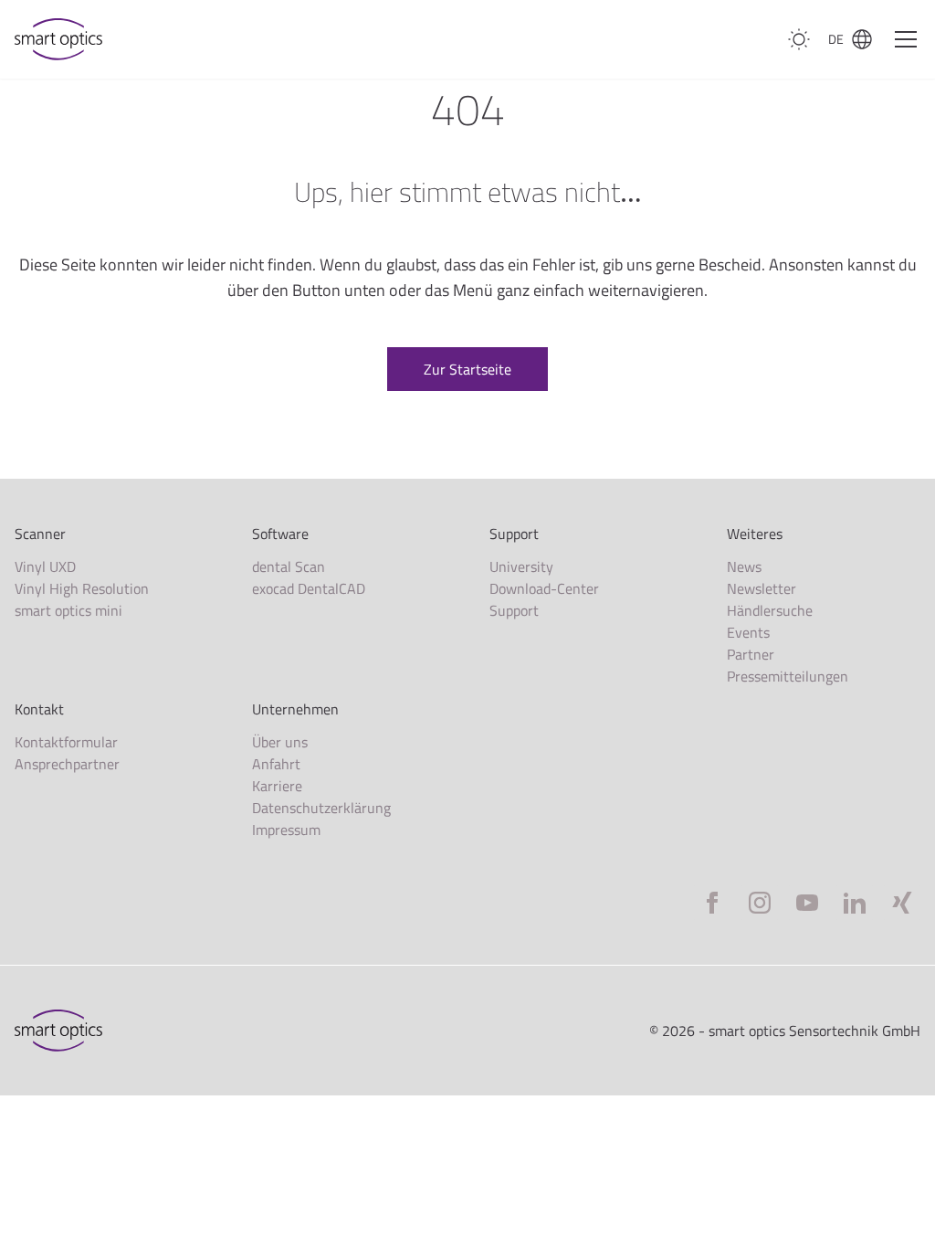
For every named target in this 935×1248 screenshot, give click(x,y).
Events (748, 632)
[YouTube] (807, 902)
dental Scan (288, 566)
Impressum (286, 830)
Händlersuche (770, 610)
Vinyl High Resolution (82, 588)
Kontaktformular (66, 742)
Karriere (277, 786)
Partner (750, 654)
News (744, 566)
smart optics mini (68, 610)
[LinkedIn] (854, 902)
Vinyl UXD (45, 566)
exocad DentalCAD (308, 588)
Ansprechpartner (67, 764)
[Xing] (902, 902)
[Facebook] (712, 902)
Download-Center (544, 588)
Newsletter (761, 588)
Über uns (280, 742)
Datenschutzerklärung (321, 808)
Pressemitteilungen (787, 676)
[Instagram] (759, 902)
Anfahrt (276, 764)
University (521, 566)
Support (514, 610)
